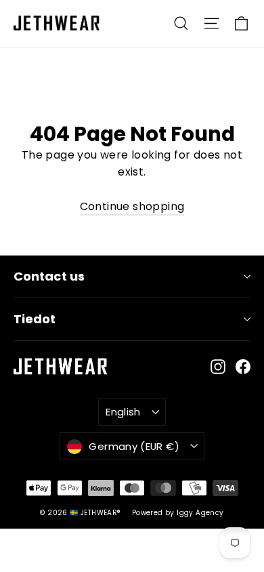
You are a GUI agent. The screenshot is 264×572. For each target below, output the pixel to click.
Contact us (49, 276)
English (123, 412)
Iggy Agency (200, 513)
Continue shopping (132, 206)
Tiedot (35, 318)
